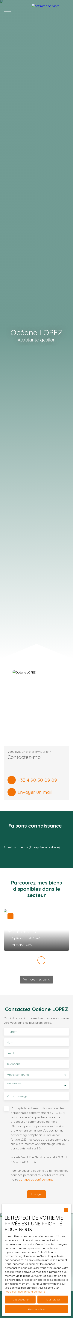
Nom (10, 1042)
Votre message (17, 1096)
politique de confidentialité (36, 1179)
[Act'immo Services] (50, 13)
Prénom (12, 1031)
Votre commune (18, 1074)
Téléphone (14, 1064)
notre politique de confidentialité (25, 1291)
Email (10, 1053)
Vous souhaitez (14, 1083)
